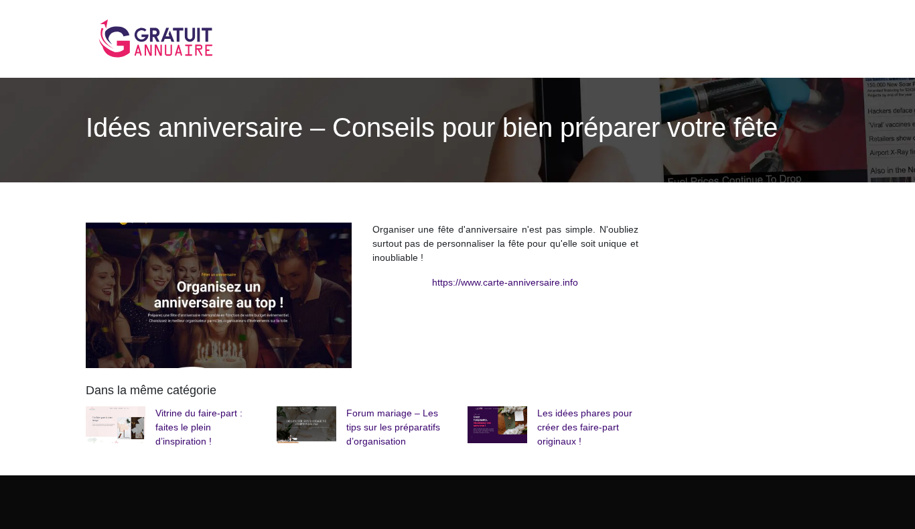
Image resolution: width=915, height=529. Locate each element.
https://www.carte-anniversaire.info (505, 282)
